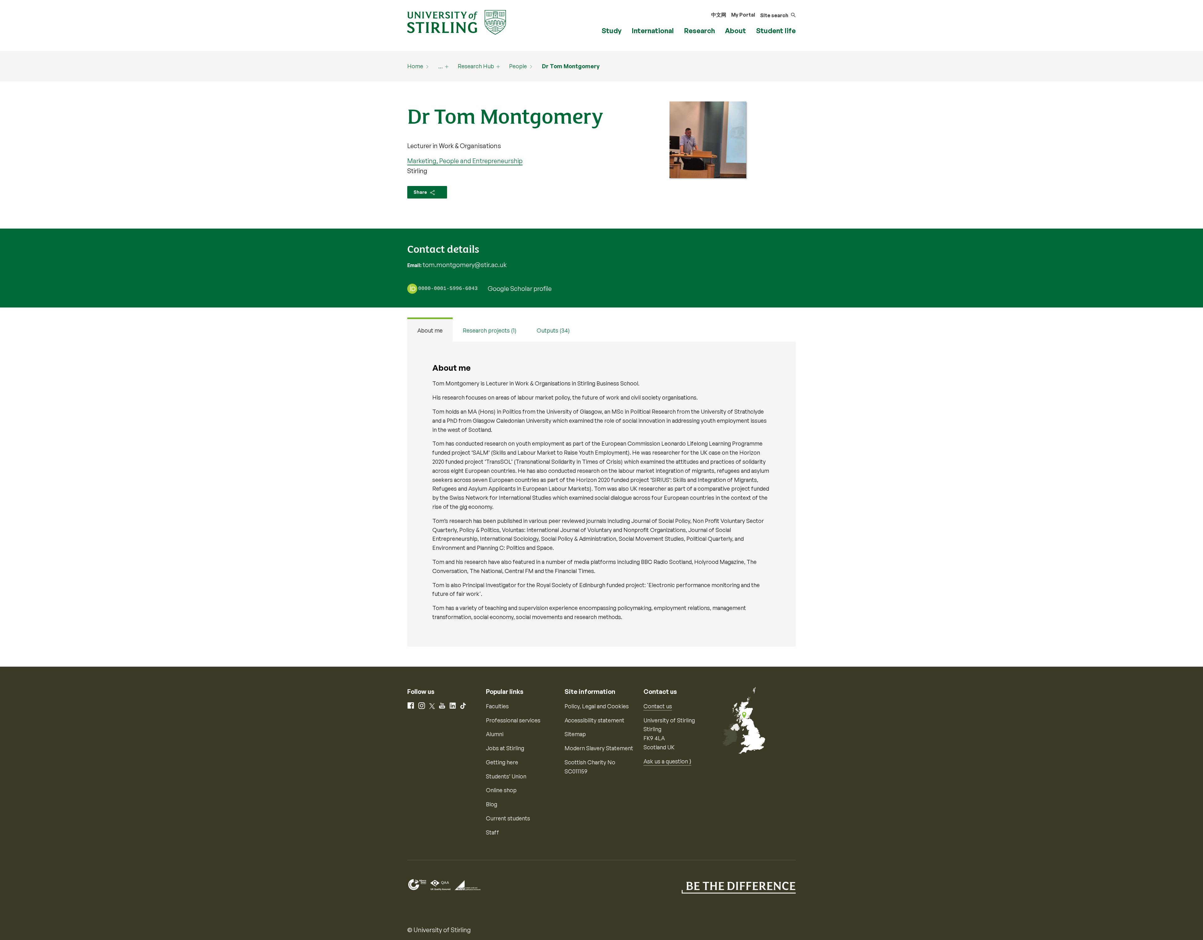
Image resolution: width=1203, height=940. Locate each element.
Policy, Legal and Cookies (597, 706)
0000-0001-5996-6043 (448, 289)
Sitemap (575, 734)
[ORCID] (412, 288)
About (735, 30)
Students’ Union (506, 776)
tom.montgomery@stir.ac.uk (465, 265)
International (653, 30)
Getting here (502, 762)
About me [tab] (430, 330)
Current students (508, 818)
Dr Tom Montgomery (571, 66)
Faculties (497, 706)
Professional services (513, 720)
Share (421, 192)
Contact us (657, 706)
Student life (776, 30)
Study (612, 30)
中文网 (718, 15)
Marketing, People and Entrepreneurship (465, 161)
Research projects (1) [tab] (490, 330)
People (518, 66)
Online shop (501, 790)
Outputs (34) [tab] (553, 330)
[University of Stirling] (456, 21)
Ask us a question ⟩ (667, 761)
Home (415, 66)
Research (699, 30)
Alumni (494, 734)
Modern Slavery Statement (599, 748)
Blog (491, 804)
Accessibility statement (594, 720)
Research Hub (476, 66)
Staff (492, 832)
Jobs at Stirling (505, 748)
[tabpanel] (601, 494)
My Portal (743, 15)
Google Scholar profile (520, 288)
